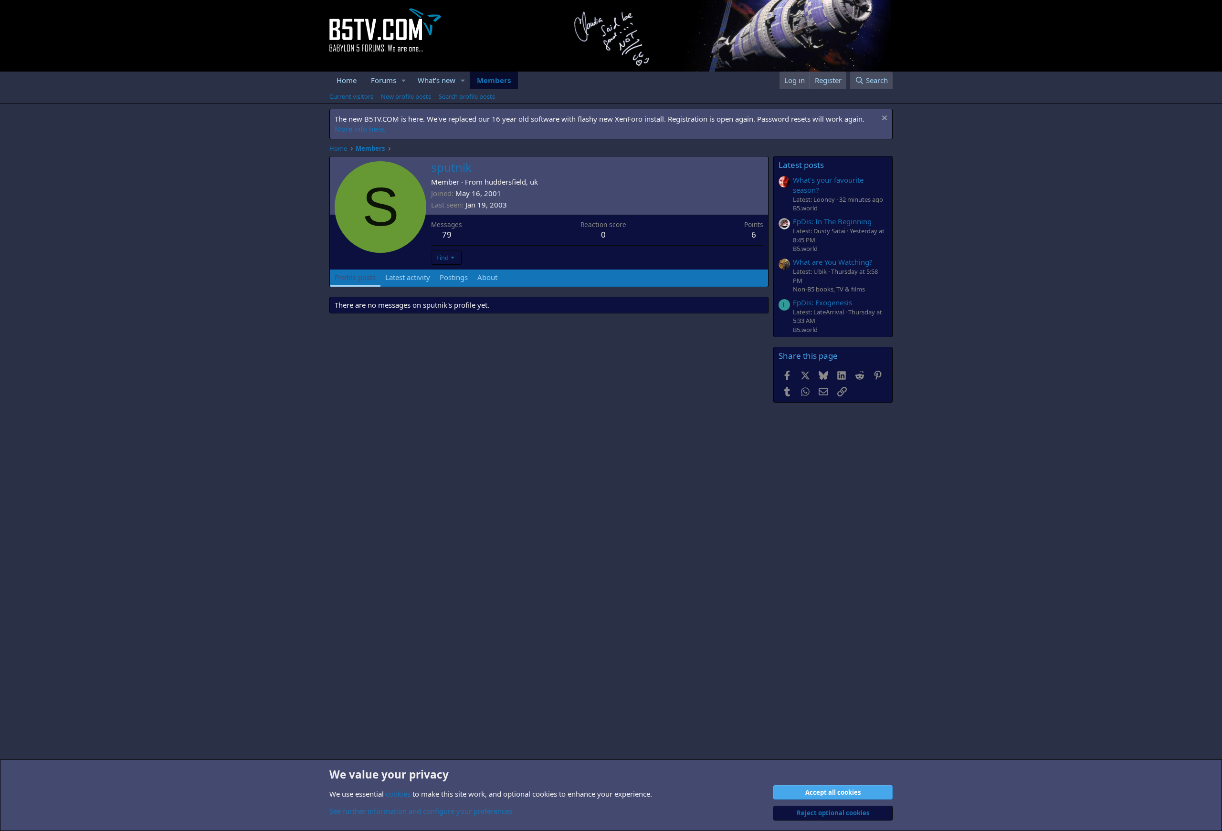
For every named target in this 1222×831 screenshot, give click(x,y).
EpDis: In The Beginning (832, 221)
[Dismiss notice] (883, 119)
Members (494, 80)
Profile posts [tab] (355, 277)
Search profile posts (467, 96)
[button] (404, 80)
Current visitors (351, 96)
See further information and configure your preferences (420, 811)
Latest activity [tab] (407, 277)
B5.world (805, 208)
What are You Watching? (833, 262)
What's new (436, 80)
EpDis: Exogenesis (822, 302)
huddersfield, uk (511, 182)
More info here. (360, 129)
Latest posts (801, 164)
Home (347, 80)
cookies (398, 794)
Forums (383, 80)
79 (447, 234)
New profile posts (406, 96)
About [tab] (487, 277)
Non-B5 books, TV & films (829, 289)
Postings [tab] (454, 277)
